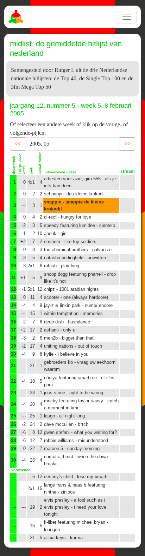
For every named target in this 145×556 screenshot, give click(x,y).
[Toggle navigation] (127, 17)
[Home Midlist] (16, 16)
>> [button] (127, 144)
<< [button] (17, 144)
